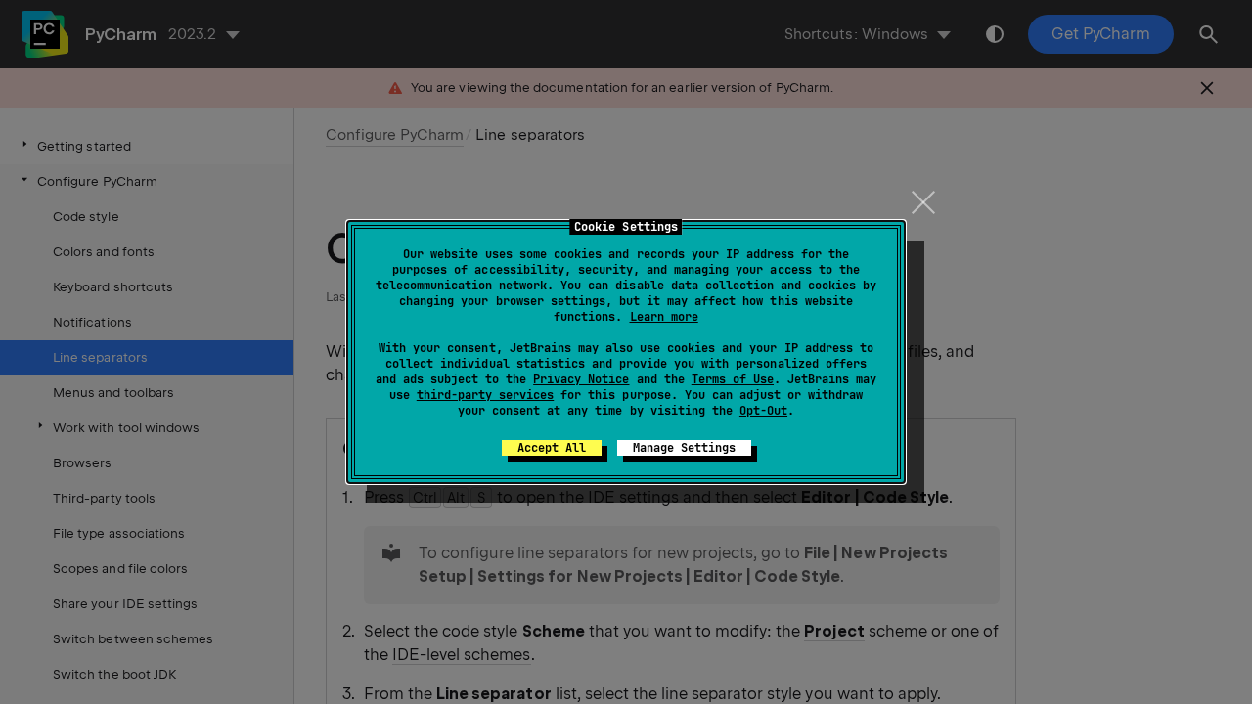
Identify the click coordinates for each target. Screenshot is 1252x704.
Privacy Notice (581, 379)
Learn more (664, 317)
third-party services (485, 395)
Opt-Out (763, 410)
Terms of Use (733, 379)
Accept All (551, 448)
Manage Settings (684, 448)
